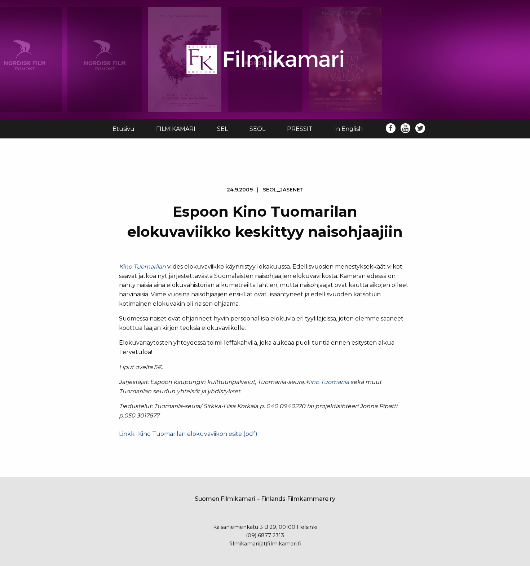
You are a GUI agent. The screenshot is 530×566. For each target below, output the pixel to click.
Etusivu (123, 128)
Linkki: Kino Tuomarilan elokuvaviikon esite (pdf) (188, 433)
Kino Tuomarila (327, 382)
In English (348, 128)
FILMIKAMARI (175, 128)
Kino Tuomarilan (142, 266)
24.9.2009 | (265, 189)
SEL (222, 128)
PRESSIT (300, 128)
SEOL (257, 128)
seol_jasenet (283, 189)
